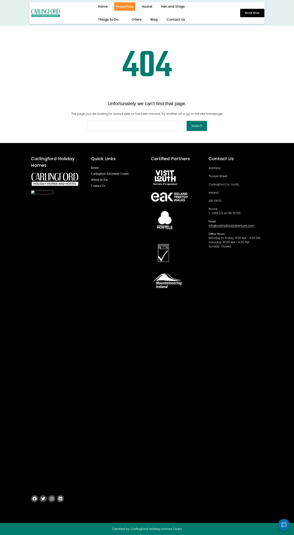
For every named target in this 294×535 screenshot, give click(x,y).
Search (196, 126)
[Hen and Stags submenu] (189, 6)
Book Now (252, 13)
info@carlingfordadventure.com (231, 226)
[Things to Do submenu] (123, 19)
